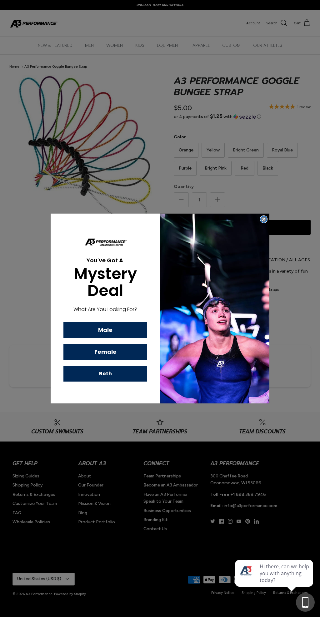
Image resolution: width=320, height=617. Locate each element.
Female (105, 352)
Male (105, 330)
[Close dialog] (264, 219)
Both (105, 373)
